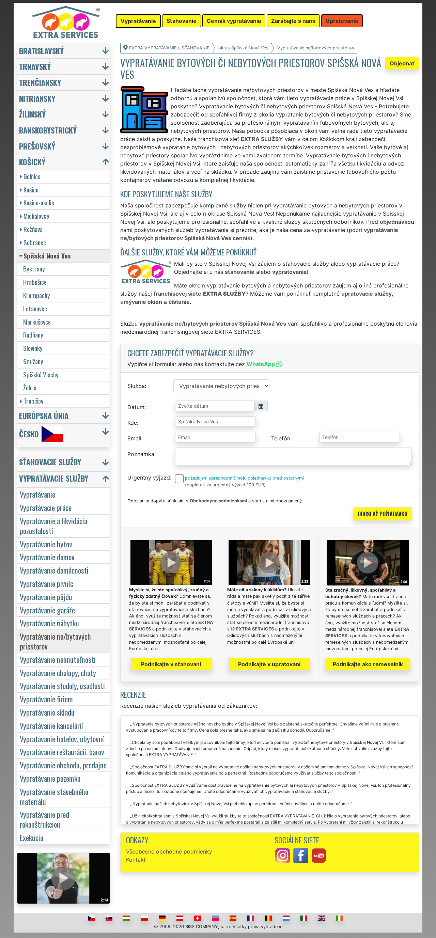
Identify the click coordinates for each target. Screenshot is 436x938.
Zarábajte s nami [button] (293, 20)
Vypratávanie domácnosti (54, 570)
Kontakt (136, 859)
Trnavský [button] (35, 66)
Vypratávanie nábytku (49, 622)
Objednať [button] (402, 63)
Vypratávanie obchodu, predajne (63, 764)
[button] (64, 463)
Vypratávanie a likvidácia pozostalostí (53, 525)
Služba (136, 385)
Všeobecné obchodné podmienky (169, 851)
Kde (132, 422)
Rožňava (33, 229)
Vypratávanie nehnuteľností (58, 659)
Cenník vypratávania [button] (234, 20)
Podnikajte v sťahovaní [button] (171, 664)
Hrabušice (35, 282)
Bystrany (34, 268)
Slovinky (33, 348)
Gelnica (32, 176)
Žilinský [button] (32, 114)
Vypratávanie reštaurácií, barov (62, 751)
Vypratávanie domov (47, 556)
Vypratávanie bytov (46, 543)
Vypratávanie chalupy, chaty (58, 672)
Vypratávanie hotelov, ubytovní (62, 738)
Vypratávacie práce (46, 507)
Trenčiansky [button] (40, 82)
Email (134, 438)
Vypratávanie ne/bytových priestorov (55, 641)
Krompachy (36, 295)
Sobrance (35, 242)
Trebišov (33, 401)
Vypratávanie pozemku (50, 778)
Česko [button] (29, 433)
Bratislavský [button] (41, 50)
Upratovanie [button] (342, 20)
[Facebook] (301, 855)
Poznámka (140, 454)
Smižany (33, 361)
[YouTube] (319, 855)
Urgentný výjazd (148, 477)
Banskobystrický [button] (48, 130)
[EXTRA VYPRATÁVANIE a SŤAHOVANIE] (66, 21)
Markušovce (37, 322)
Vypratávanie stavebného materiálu (54, 796)
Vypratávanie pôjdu (46, 596)
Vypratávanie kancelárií (51, 725)
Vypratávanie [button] (138, 21)
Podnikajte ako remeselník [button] (368, 664)
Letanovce (35, 308)
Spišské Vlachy (41, 374)
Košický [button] (32, 161)
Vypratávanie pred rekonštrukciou (44, 819)
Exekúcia (31, 837)
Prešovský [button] (37, 146)
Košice (31, 189)
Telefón (280, 438)
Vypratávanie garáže (47, 609)
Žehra (29, 387)
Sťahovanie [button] (182, 20)
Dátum (135, 407)
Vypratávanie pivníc (46, 583)
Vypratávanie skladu (47, 712)
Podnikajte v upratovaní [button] (269, 664)
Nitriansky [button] (37, 98)
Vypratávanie (37, 494)
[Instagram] (283, 855)
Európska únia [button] (43, 415)
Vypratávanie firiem (46, 698)
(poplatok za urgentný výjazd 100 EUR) (225, 484)
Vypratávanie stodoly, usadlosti (62, 685)
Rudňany (33, 335)
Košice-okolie (39, 202)
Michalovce (36, 216)
